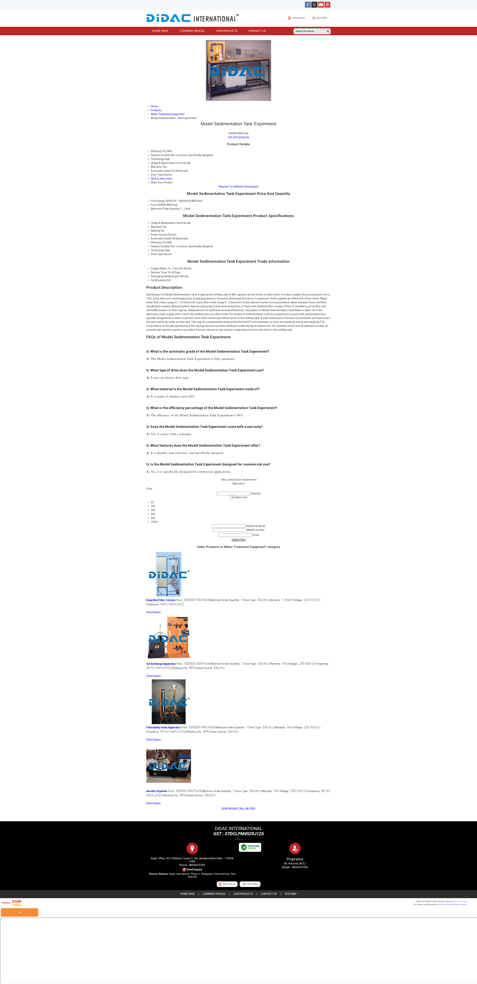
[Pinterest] (327, 6)
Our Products (226, 31)
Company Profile (192, 31)
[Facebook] (308, 6)
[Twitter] (314, 6)
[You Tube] (321, 6)
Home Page (160, 31)
